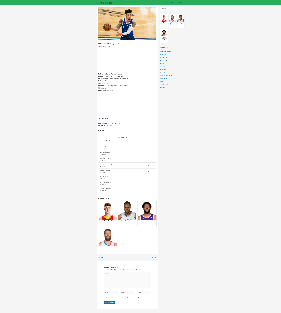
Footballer (163, 69)
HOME (166, 2)
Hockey (162, 72)
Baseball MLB (164, 57)
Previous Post (101, 257)
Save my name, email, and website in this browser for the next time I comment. (126, 297)
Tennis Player (164, 84)
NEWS (172, 2)
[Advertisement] (110, 59)
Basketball (101, 46)
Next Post (155, 257)
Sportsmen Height (105, 3)
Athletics (163, 54)
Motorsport (163, 78)
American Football (165, 51)
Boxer (162, 63)
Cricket (162, 66)
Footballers (180, 2)
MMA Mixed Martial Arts (167, 75)
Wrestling (163, 87)
